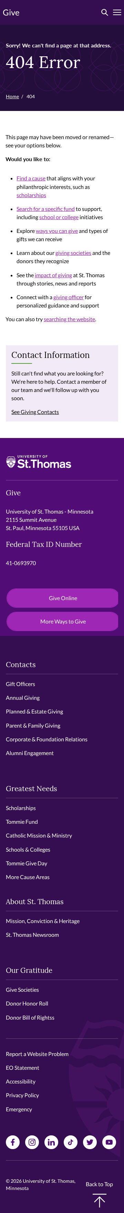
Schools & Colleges (28, 849)
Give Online (63, 598)
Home (12, 96)
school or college (59, 217)
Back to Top (99, 1184)
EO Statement (22, 1067)
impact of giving (53, 275)
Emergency (19, 1109)
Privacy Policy (22, 1095)
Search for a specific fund (46, 208)
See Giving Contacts (35, 411)
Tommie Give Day (26, 863)
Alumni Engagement (30, 753)
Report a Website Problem (37, 1054)
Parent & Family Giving (33, 725)
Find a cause (31, 178)
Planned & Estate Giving (34, 711)
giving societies (73, 252)
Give (11, 12)
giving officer (68, 297)
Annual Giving (23, 697)
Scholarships (21, 808)
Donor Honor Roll (27, 1003)
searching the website (69, 319)
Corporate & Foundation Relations (46, 739)
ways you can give (57, 230)
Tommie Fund (22, 821)
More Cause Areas (28, 877)
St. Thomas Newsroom (32, 934)
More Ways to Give (63, 621)
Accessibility (20, 1081)
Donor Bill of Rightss (30, 1017)
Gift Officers (20, 684)
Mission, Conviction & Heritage (43, 921)
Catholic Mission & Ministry (39, 835)
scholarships (31, 195)
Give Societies (22, 989)
